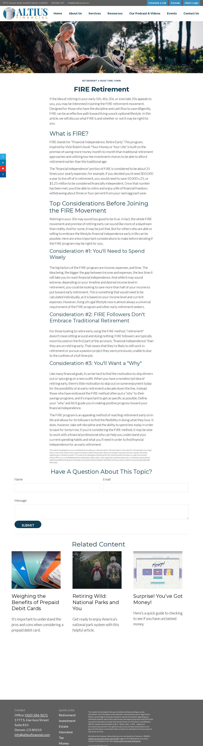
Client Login (191, 3)
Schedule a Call (157, 3)
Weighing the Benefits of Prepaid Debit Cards (35, 602)
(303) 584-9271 (57, 3)
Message (21, 500)
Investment (67, 721)
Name (19, 479)
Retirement (67, 715)
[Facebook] (3, 174)
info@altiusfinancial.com (78, 3)
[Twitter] (3, 157)
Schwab (175, 3)
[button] (57, 13)
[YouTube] (3, 168)
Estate (63, 726)
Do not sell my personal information (127, 741)
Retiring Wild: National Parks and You (96, 602)
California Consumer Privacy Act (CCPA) (103, 739)
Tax (61, 738)
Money (64, 743)
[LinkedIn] (3, 163)
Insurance (66, 732)
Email (107, 479)
